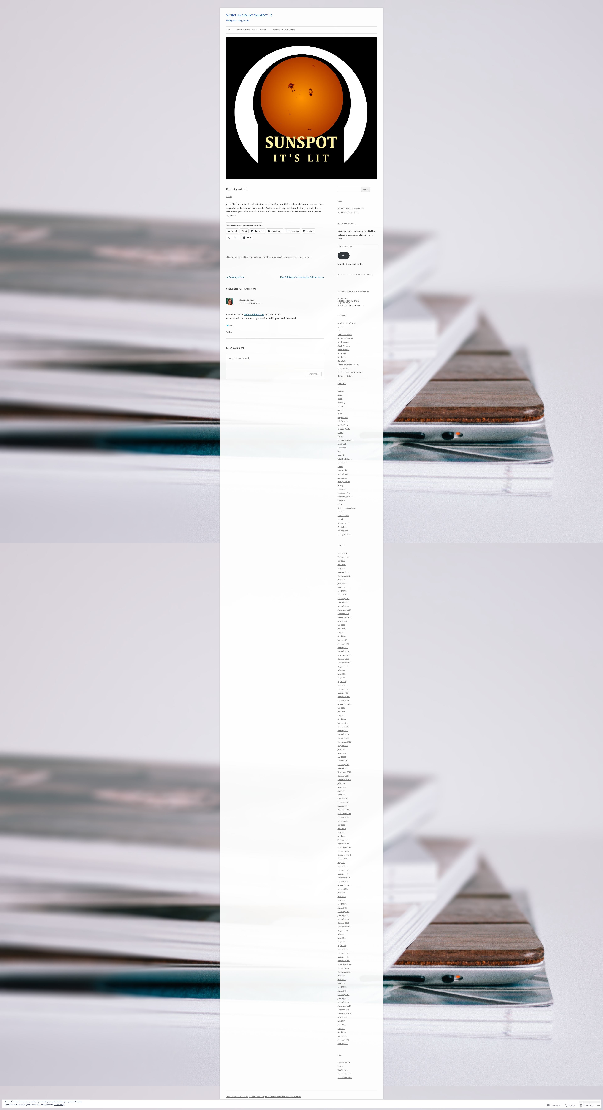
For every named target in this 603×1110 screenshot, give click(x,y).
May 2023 (341, 632)
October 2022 (343, 659)
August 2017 (343, 859)
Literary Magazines (345, 440)
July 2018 (341, 825)
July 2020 (341, 749)
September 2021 (344, 704)
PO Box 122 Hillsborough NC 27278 (348, 299)
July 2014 (341, 976)
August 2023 (343, 621)
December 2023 (344, 606)
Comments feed (344, 1074)
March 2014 (342, 991)
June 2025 (342, 565)
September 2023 (344, 617)
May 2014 (341, 983)
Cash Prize (342, 361)
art (339, 331)
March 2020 (342, 761)
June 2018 (342, 829)
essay (340, 387)
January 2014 (343, 998)
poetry (340, 485)
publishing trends (345, 497)
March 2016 (342, 908)
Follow (343, 255)
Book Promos (344, 346)
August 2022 (343, 666)
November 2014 (344, 964)
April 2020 (342, 757)
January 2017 (343, 874)
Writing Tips (343, 531)
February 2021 (343, 727)
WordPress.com (345, 1078)
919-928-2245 (344, 303)
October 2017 (343, 851)
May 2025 (341, 568)
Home (228, 30)
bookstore (342, 357)
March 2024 (342, 595)
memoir (341, 455)
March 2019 (342, 798)
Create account (344, 1062)
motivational (343, 463)
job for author (344, 421)
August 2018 (343, 821)
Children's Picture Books (348, 365)
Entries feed (343, 1070)
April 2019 (342, 795)
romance (341, 500)
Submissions (343, 516)
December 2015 (344, 919)
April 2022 (342, 681)
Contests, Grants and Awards (350, 372)
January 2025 (343, 572)
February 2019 (343, 802)
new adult (278, 257)
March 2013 (342, 1036)
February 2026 (343, 557)
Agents (250, 257)
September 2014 (344, 972)
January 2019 (343, 806)
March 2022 (342, 685)
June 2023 (342, 629)
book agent (268, 257)
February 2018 (343, 840)
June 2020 (342, 753)
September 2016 (344, 885)
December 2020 (344, 734)
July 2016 (341, 893)
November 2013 (344, 1006)
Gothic (340, 406)
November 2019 (344, 772)
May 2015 (341, 942)
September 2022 (344, 663)
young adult (288, 257)
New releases (343, 474)
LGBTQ (340, 433)
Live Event (342, 444)
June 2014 (342, 979)
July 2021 (341, 708)
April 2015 (342, 946)
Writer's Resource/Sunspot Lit (249, 15)
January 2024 (343, 602)
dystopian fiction (345, 376)
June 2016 (342, 896)
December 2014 (344, 961)
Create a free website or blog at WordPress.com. (245, 1097)
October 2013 (343, 1010)
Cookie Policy (59, 1105)
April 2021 (342, 719)
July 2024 (341, 580)
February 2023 (343, 644)
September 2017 (344, 855)
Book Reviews (343, 350)
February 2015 (343, 953)
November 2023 (344, 610)
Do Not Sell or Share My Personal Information (283, 1097)
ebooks (341, 380)
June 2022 (342, 674)
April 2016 (342, 904)
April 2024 (342, 591)
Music (340, 466)
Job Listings (343, 425)
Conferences (343, 368)
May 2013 (341, 1028)
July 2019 (341, 783)
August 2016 (343, 889)
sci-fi (340, 504)
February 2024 (343, 599)
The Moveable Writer (254, 314)
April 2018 (342, 836)
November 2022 (344, 655)
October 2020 (343, 738)
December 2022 (344, 651)
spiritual (341, 512)
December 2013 (344, 1002)
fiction (340, 395)
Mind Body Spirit (345, 459)
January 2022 (343, 693)
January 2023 (343, 648)
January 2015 (343, 957)
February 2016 (343, 912)
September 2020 (344, 742)
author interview (345, 334)
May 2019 (341, 791)
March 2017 (342, 866)
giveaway (341, 402)
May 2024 (341, 587)
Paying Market (344, 482)
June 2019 (342, 787)
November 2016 (344, 878)
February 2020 (343, 764)
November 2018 (344, 814)
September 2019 (344, 780)
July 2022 (341, 670)
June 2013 (342, 1025)
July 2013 (341, 1021)
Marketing (342, 448)
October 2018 (343, 817)
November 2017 (344, 847)
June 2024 (342, 583)
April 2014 (342, 987)
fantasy (341, 391)
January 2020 (343, 768)
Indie (340, 414)
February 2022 (343, 689)
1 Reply (229, 197)
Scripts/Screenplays (346, 508)
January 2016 (343, 915)
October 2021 (343, 700)
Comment (313, 373)
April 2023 (342, 636)
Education (342, 384)
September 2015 (344, 927)
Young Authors (344, 534)
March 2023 (342, 640)
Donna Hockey (246, 300)
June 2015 (342, 938)
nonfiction (342, 478)
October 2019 (343, 776)
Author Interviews (345, 338)
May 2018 (341, 832)
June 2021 (342, 712)
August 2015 (343, 930)
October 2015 (343, 923)
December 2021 (344, 697)
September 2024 (344, 576)
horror (341, 410)
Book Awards (343, 342)
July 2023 (341, 625)
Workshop (342, 527)
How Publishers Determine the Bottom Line (302, 277)
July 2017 (341, 863)
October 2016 (343, 881)
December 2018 (344, 810)
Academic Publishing (346, 323)
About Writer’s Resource (284, 30)
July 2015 (341, 934)
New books (342, 470)
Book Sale (342, 353)
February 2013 (343, 1040)
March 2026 (342, 553)
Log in (340, 1066)
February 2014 (343, 995)
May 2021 (341, 715)
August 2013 (343, 1017)
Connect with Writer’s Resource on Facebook (355, 274)
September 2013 (344, 1013)
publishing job (344, 493)
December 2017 (344, 844)
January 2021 (343, 731)
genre (340, 399)
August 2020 (343, 746)
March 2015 (342, 949)
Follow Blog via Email (346, 224)
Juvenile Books (344, 429)
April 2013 (342, 1032)
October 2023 (343, 614)
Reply (228, 332)
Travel (340, 519)
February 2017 (343, 870)
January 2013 (343, 1044)
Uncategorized (344, 523)
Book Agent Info (235, 277)
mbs (339, 451)
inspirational (343, 417)
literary (341, 436)
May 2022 (341, 678)
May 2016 (341, 900)
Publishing (342, 489)
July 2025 (341, 561)
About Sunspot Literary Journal (251, 30)
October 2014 (343, 968)
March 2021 (342, 723)
